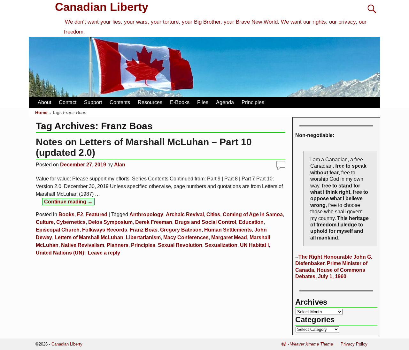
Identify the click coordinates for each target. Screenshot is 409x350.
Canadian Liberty (101, 6)
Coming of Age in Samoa (253, 214)
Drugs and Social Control (205, 222)
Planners (117, 245)
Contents (120, 102)
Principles (253, 102)
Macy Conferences (186, 237)
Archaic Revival (185, 214)
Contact (67, 102)
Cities (213, 214)
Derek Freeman (153, 222)
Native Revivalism (82, 245)
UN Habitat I (254, 245)
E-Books (179, 102)
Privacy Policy (354, 344)
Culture (45, 222)
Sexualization (221, 245)
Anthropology (146, 214)
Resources (150, 102)
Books (66, 214)
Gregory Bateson (181, 229)
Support (93, 102)
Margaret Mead (229, 237)
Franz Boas (144, 229)
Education (251, 222)
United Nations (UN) (60, 252)
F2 (80, 214)
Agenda (225, 102)
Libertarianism (143, 237)
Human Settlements (228, 229)
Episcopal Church (58, 229)
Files (202, 102)
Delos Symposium (110, 222)
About (44, 102)
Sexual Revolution (180, 245)
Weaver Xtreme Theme (311, 344)
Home (41, 112)
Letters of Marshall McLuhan (89, 237)
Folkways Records (104, 229)
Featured (96, 214)
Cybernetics (71, 222)
